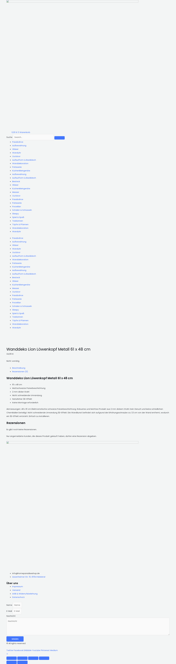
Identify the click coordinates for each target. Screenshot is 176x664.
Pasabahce (17, 142)
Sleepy (15, 213)
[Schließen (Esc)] (44, 658)
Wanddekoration (20, 163)
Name (9, 605)
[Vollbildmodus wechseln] (22, 658)
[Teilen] (33, 658)
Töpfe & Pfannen (20, 224)
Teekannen (17, 220)
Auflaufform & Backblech (24, 160)
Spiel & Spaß (18, 217)
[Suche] (59, 138)
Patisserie (17, 167)
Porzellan (16, 206)
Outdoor (16, 156)
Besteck (16, 181)
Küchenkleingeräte (21, 170)
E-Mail (9, 611)
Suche (9, 137)
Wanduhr (16, 152)
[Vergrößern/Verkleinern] (11, 658)
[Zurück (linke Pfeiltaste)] (11, 662)
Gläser (15, 149)
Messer (15, 192)
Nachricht (11, 616)
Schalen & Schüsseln (22, 210)
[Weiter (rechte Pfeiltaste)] (22, 662)
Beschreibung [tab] (18, 368)
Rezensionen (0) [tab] (20, 371)
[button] (7, 654)
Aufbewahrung (19, 145)
